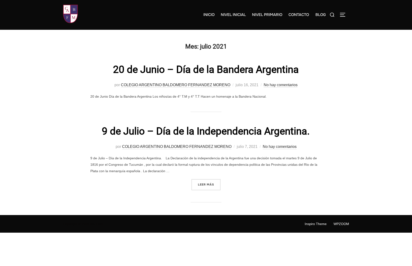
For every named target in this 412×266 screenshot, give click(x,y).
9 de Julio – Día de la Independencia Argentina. (206, 131)
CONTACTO (298, 14)
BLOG (320, 14)
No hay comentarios (281, 85)
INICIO (209, 14)
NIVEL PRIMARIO (267, 14)
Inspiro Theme (316, 224)
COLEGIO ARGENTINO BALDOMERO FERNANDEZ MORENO (175, 85)
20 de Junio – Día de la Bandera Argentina (206, 69)
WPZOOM (341, 224)
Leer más (209, 184)
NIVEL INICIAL (233, 14)
